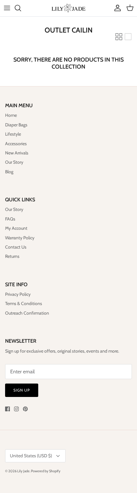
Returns (12, 256)
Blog (9, 172)
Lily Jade (23, 471)
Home (11, 115)
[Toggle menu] (7, 8)
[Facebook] (7, 409)
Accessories (16, 143)
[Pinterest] (25, 409)
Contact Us (15, 247)
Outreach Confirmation (27, 313)
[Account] (116, 8)
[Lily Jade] (68, 8)
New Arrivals (16, 153)
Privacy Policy (18, 294)
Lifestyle (13, 134)
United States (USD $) (31, 456)
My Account (16, 228)
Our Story (14, 162)
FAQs (10, 219)
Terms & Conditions (23, 303)
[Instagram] (16, 409)
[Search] (21, 8)
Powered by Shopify (46, 471)
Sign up (21, 390)
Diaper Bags (16, 125)
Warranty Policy (19, 238)
